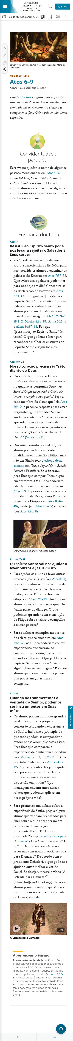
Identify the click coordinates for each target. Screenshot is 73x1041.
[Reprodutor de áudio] (61, 1029)
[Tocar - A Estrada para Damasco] (16, 928)
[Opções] (65, 17)
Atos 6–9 (21, 82)
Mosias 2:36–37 (35, 321)
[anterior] (18, 1037)
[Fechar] (4, 48)
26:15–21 (53, 757)
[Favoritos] (50, 17)
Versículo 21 (35, 437)
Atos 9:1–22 (44, 506)
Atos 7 (14, 242)
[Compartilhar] (4, 69)
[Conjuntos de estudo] (42, 17)
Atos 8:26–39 (17, 559)
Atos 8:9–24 (17, 361)
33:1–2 (18, 321)
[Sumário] (4, 17)
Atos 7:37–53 (57, 276)
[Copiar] (4, 63)
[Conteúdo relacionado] (58, 17)
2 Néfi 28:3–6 (55, 316)
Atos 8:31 (58, 579)
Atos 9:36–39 (29, 511)
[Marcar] (4, 55)
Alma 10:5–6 (57, 321)
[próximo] (55, 1037)
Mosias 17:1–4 (30, 757)
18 (43, 757)
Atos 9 (14, 693)
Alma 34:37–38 (26, 326)
